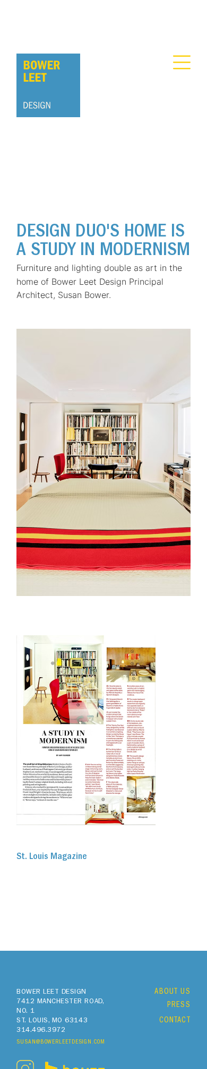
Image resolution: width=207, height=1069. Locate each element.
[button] (182, 62)
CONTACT (175, 1021)
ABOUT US (172, 992)
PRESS (179, 1006)
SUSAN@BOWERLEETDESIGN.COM (60, 1042)
